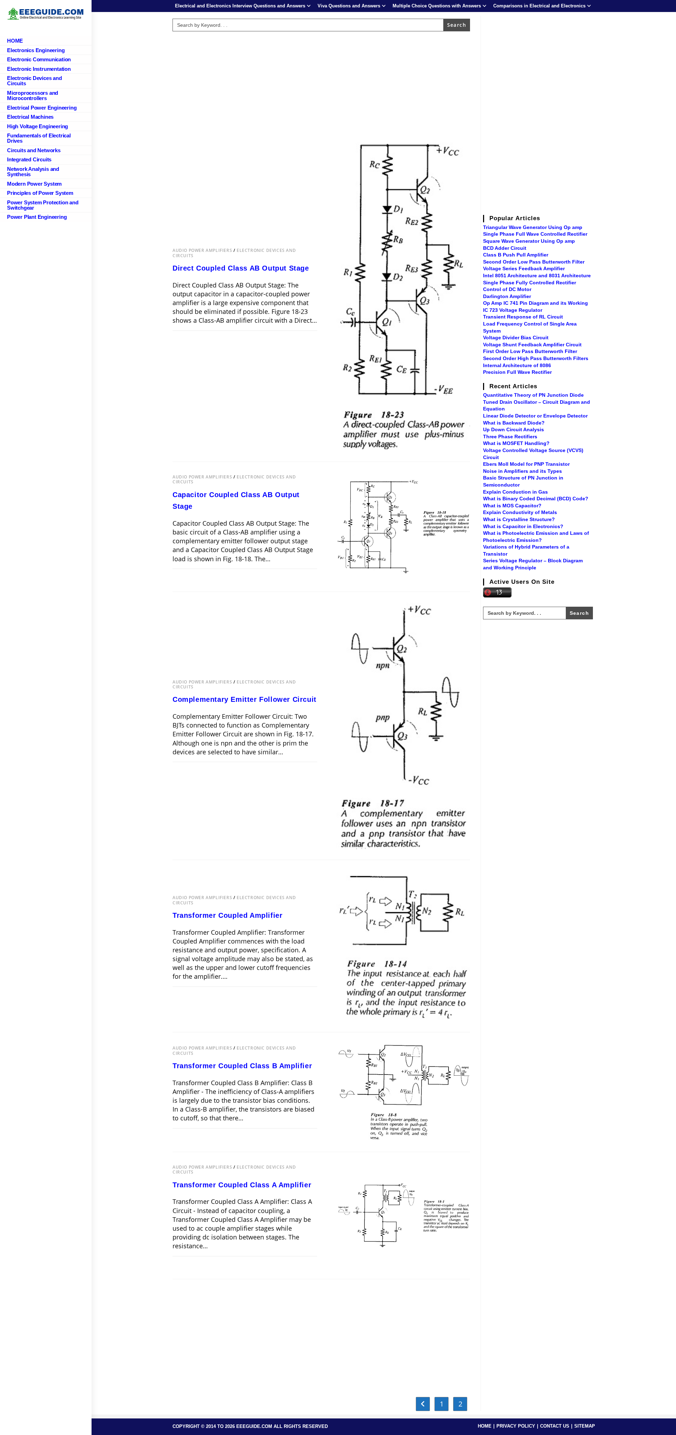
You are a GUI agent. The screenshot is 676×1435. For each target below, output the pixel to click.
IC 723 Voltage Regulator (512, 310)
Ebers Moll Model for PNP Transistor (526, 464)
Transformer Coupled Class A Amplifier (242, 1185)
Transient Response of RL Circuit (523, 317)
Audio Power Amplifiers (202, 250)
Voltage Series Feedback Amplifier (524, 268)
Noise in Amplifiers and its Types (522, 471)
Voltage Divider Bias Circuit (516, 337)
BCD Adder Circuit (504, 248)
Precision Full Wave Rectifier (517, 372)
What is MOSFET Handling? (516, 443)
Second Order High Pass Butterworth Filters (535, 358)
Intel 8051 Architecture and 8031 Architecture (537, 275)
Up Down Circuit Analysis (513, 429)
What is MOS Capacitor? (512, 505)
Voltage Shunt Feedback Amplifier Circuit (532, 344)
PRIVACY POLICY (515, 1426)
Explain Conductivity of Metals (520, 512)
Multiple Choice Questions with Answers (437, 5)
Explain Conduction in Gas (515, 492)
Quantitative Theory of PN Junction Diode (533, 395)
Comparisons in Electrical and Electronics (539, 5)
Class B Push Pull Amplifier (515, 255)
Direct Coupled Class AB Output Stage (241, 268)
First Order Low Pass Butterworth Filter (530, 351)
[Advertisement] (321, 83)
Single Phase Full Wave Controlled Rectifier (535, 234)
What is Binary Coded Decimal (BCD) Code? (535, 498)
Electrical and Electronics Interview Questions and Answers (240, 5)
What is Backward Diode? (514, 423)
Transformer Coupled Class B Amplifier (242, 1066)
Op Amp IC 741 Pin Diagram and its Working (535, 303)
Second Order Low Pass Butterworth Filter (533, 262)
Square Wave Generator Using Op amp (529, 241)
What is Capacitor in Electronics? (523, 526)
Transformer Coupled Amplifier (227, 915)
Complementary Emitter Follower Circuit (245, 699)
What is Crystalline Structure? (519, 519)
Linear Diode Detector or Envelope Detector (535, 416)
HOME (485, 1426)
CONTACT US (554, 1426)
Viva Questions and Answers (349, 5)
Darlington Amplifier (507, 296)
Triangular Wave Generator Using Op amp (532, 227)
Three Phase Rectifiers (510, 436)
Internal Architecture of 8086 (517, 365)
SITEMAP (584, 1426)
